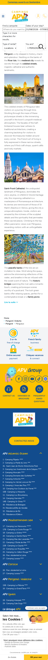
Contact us (9, 396)
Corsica (10, 564)
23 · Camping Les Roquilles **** (16, 549)
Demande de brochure (24, 397)
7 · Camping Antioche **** (13, 479)
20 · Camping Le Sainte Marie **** (17, 536)
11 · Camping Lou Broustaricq (15, 495)
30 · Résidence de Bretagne (14, 504)
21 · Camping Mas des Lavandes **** (18, 539)
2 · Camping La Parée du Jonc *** (16, 463)
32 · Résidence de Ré (11, 511)
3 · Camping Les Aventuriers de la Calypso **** (22, 469)
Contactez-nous (24, 440)
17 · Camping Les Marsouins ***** (17, 526)
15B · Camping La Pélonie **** (15, 585)
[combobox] (16, 29)
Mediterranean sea (18, 520)
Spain (9, 594)
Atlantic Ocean (15, 454)
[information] (44, 16)
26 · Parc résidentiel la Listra (14, 555)
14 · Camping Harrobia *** (13, 498)
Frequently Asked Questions (39, 399)
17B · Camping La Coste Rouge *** (17, 529)
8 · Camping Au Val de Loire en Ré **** (19, 482)
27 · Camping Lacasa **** (13, 558)
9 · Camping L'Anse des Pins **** (16, 485)
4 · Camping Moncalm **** (13, 472)
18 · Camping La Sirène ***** (14, 532)
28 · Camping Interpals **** (14, 600)
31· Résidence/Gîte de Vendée (15, 508)
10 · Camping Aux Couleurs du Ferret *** (19, 488)
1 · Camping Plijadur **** (13, 459)
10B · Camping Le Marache (14, 492)
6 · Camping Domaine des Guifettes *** (19, 475)
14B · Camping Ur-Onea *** (14, 501)
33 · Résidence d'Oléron (12, 514)
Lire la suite (10, 302)
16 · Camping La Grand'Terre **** (16, 588)
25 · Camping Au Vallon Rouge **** (17, 552)
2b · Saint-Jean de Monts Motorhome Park (20, 466)
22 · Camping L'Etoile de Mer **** (16, 542)
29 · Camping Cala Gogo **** (14, 603)
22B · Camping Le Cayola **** (15, 545)
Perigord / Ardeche (17, 579)
